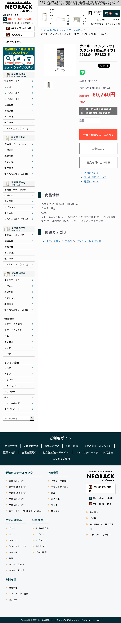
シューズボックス (13, 385)
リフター (8, 347)
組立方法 (8, 122)
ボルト (10, 86)
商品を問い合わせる (98, 162)
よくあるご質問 (113, 24)
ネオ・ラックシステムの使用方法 (94, 452)
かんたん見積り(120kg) (16, 128)
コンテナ (8, 353)
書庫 (6, 397)
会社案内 (101, 19)
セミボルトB (13, 98)
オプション (9, 116)
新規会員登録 (42, 528)
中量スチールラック (14, 234)
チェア (7, 373)
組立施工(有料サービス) (56, 452)
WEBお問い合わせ (21, 28)
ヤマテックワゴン (13, 329)
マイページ (41, 540)
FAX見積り (17, 34)
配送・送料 (72, 446)
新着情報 (13, 587)
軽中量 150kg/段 (17, 486)
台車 (6, 335)
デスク (7, 367)
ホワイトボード (12, 409)
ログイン (40, 534)
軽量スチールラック (14, 81)
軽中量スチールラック (15, 144)
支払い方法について (95, 177)
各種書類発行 (29, 452)
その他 (68, 241)
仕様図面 (8, 104)
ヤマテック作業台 (13, 323)
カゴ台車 (8, 341)
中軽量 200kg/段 (17, 492)
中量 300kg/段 (16, 498)
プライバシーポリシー (100, 534)
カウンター (9, 391)
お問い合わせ (97, 24)
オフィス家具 (85, 20)
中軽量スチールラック (15, 189)
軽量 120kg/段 (16, 480)
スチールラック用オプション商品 (25, 510)
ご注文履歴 (41, 552)
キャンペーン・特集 (18, 593)
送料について (91, 173)
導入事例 (13, 599)
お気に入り (98, 148)
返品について (91, 181)
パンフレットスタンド (88, 241)
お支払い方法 (52, 446)
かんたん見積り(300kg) (16, 264)
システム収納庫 (12, 403)
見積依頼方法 (30, 446)
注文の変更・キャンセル (97, 446)
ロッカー (8, 379)
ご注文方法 (11, 446)
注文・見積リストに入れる (98, 135)
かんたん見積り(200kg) (16, 219)
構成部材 (8, 110)
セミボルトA (13, 93)
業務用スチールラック (52, 17)
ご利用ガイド (114, 19)
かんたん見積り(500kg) (16, 309)
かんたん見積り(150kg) (16, 173)
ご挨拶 (93, 518)
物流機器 (68, 20)
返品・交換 (9, 452)
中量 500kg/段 (16, 504)
